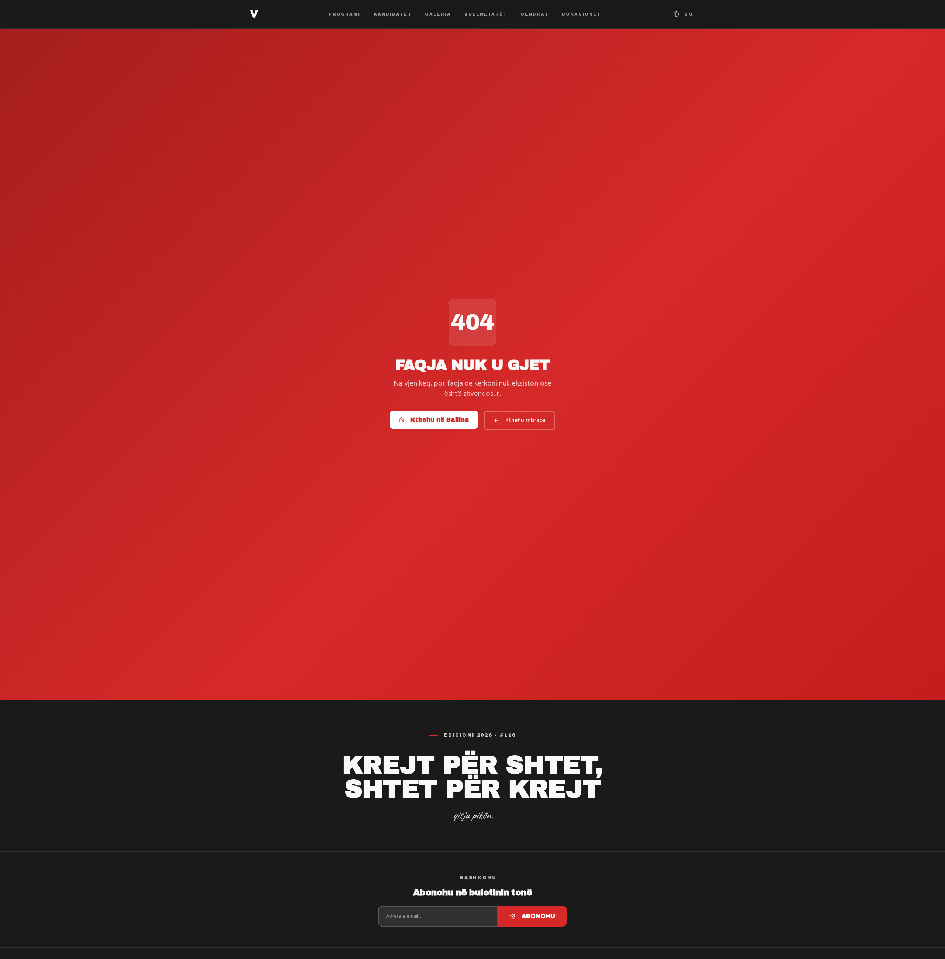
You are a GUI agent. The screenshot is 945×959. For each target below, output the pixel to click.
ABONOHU (538, 916)
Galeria (438, 14)
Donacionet (581, 14)
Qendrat (534, 14)
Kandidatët (393, 14)
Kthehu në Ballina (439, 420)
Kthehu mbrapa (525, 420)
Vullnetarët (485, 14)
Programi (345, 14)
